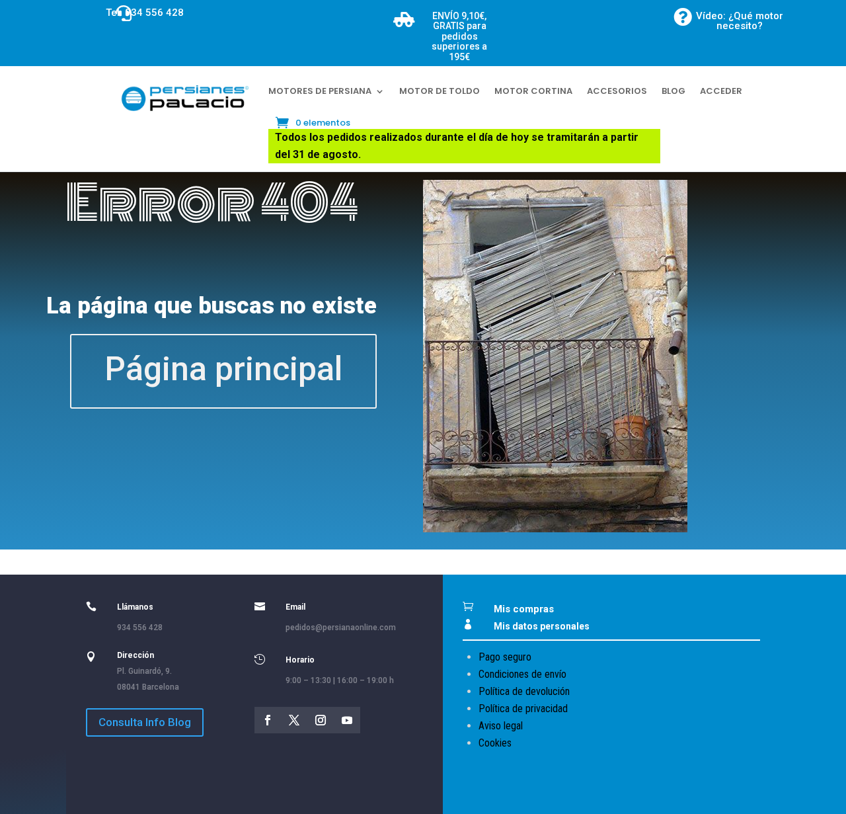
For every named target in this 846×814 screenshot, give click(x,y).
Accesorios (617, 91)
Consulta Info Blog (144, 722)
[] (50, 12)
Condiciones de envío (522, 674)
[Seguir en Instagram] (320, 720)
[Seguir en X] (294, 720)
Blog (673, 91)
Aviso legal (501, 725)
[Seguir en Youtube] (347, 720)
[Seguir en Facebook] (267, 720)
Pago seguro (505, 657)
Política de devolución (524, 691)
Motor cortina (533, 91)
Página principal (223, 369)
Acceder (721, 91)
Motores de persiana (319, 91)
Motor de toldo (439, 91)
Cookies (495, 743)
